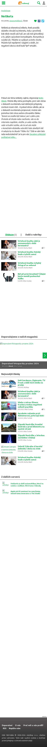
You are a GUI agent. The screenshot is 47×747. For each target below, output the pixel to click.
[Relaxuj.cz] (23, 3)
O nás (18, 725)
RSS (4, 728)
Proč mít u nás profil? (33, 725)
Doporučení (7, 725)
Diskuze (9, 234)
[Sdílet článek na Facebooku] (39, 21)
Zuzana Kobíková (15, 21)
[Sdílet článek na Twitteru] (43, 21)
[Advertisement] (23, 72)
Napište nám (14, 728)
